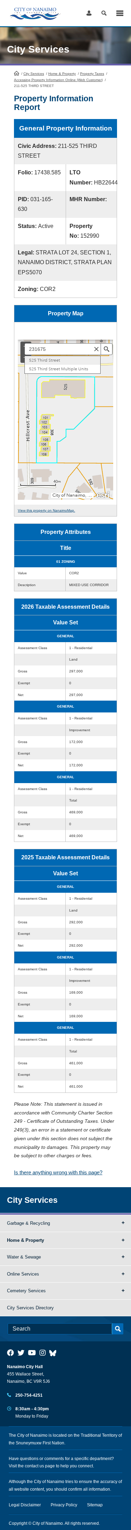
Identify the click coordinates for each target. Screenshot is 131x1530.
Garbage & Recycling (28, 1223)
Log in (89, 13)
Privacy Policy (64, 1505)
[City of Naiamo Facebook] (10, 1352)
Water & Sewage (24, 1257)
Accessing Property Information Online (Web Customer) (58, 80)
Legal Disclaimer (25, 1505)
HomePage (16, 73)
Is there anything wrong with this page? (58, 1172)
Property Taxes (92, 74)
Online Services (23, 1274)
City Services (33, 74)
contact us (34, 1466)
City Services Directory (30, 1307)
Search (104, 13)
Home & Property (62, 74)
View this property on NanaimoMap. (46, 510)
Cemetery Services (26, 1290)
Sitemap (95, 1505)
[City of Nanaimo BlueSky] (54, 1352)
